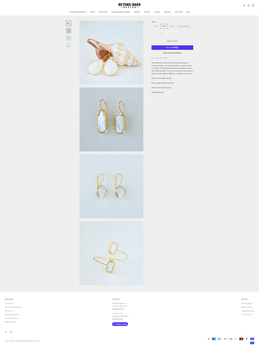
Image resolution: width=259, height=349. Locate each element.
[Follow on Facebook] (6, 332)
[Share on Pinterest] (163, 58)
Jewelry (137, 12)
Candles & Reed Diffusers (121, 12)
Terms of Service (11, 318)
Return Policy (247, 307)
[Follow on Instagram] (11, 332)
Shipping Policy (248, 311)
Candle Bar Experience (77, 12)
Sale (188, 12)
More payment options (172, 53)
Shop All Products (12, 314)
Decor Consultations (13, 307)
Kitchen (147, 12)
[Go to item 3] (68, 38)
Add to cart (172, 41)
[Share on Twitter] (160, 58)
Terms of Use (247, 314)
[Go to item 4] (68, 45)
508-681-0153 (117, 319)
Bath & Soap (103, 12)
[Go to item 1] (68, 23)
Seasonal (167, 12)
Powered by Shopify (32, 341)
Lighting (157, 12)
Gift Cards (179, 12)
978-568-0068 (117, 309)
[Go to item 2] (68, 31)
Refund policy (10, 322)
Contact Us (9, 303)
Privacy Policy (247, 303)
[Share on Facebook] (157, 58)
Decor (92, 12)
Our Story (9, 311)
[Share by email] (166, 58)
